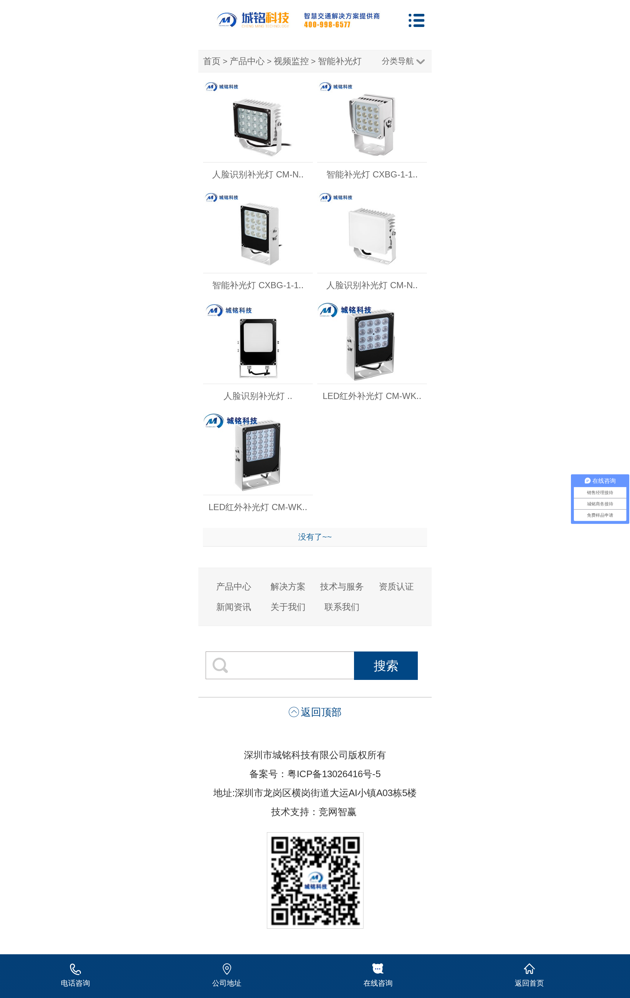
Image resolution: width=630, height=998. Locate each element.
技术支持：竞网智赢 (315, 811)
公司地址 (226, 983)
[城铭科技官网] (298, 25)
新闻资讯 (233, 607)
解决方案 (288, 586)
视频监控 (291, 61)
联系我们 (341, 607)
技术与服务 (342, 586)
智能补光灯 (340, 61)
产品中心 (247, 61)
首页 (212, 61)
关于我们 (288, 607)
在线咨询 (378, 983)
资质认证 (396, 586)
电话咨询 (75, 983)
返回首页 (529, 983)
